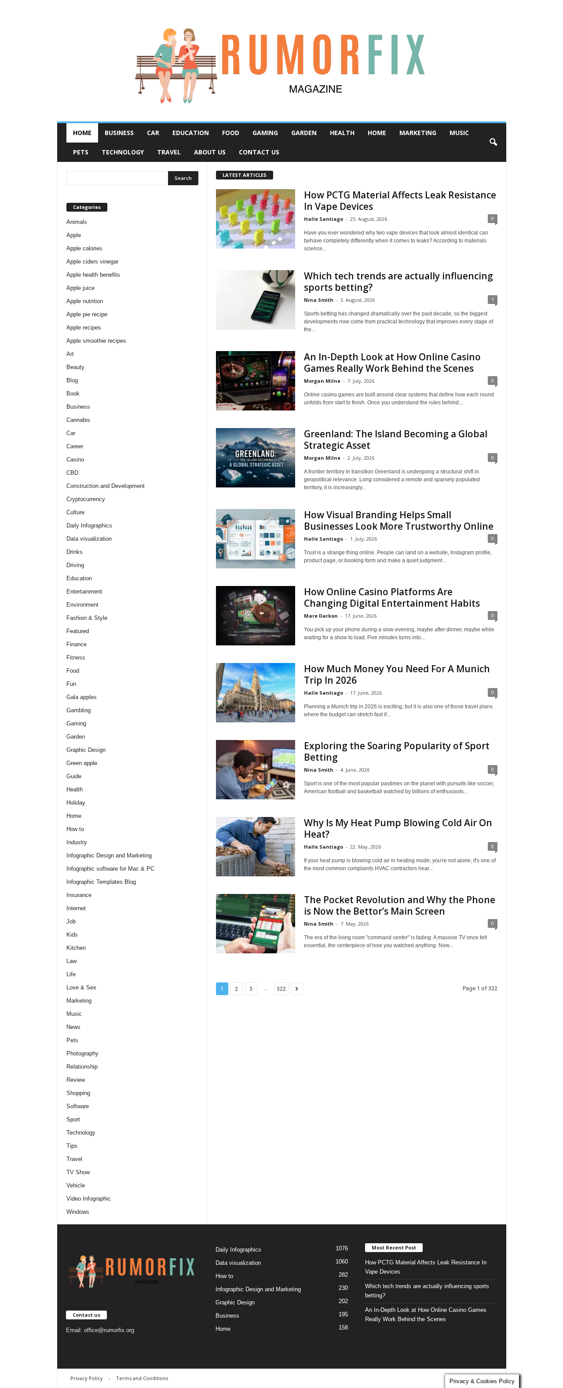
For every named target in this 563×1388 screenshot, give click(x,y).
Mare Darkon (321, 615)
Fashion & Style (86, 618)
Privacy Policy (86, 1378)
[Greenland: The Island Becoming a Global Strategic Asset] (255, 457)
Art (70, 354)
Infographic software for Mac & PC (110, 868)
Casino (75, 459)
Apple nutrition (84, 301)
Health (342, 132)
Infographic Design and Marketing (109, 855)
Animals (76, 222)
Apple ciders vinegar (92, 261)
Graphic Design (86, 750)
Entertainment (84, 591)
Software (77, 1106)
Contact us (259, 152)
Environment (82, 604)
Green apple (81, 763)
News (73, 1027)
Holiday (75, 802)
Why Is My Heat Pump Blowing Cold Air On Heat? (398, 828)
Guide (73, 776)
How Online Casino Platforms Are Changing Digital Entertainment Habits (392, 597)
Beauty (75, 367)
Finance (76, 644)
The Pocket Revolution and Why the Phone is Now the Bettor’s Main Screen (399, 905)
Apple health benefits (93, 274)
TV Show (78, 1172)
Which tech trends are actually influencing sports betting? (398, 281)
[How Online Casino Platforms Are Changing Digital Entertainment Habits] (255, 615)
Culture (75, 512)
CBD (72, 472)
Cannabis (78, 420)
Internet (76, 908)
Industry (76, 842)
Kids (72, 934)
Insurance (78, 895)
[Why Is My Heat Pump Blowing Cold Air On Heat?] (255, 846)
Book (73, 393)
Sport (73, 1119)
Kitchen (76, 948)
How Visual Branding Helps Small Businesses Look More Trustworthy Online (399, 520)
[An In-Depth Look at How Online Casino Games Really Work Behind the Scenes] (255, 380)
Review (75, 1080)
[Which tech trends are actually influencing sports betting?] (255, 300)
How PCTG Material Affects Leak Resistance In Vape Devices (400, 200)
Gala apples (81, 697)
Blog (72, 380)
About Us (210, 152)
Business (119, 132)
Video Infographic (88, 1198)
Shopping (78, 1093)
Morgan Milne (322, 380)
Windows (77, 1212)
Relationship (82, 1066)
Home (82, 132)
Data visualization (89, 538)
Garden (304, 132)
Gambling (78, 710)
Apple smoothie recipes (96, 340)
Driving (75, 565)
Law (71, 961)
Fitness (75, 657)
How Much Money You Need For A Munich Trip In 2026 (397, 674)
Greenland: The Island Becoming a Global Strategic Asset (395, 439)
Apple (73, 235)
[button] (493, 142)
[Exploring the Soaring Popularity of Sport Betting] (255, 769)
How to (75, 829)
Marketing (417, 132)
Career (74, 446)
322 (281, 988)
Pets (80, 152)
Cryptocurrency (85, 499)
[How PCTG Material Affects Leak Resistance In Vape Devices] (255, 219)
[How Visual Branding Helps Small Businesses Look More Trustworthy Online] (255, 538)
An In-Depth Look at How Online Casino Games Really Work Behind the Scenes (392, 362)
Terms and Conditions (142, 1378)
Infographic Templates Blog (101, 882)
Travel (169, 152)
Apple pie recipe (86, 314)
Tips (71, 1146)
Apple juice (80, 288)
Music (459, 132)
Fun (71, 684)
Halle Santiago (323, 219)
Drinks (74, 552)
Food (230, 132)
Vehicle (75, 1185)
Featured (77, 631)
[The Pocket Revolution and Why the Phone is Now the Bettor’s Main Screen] (255, 923)
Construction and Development (105, 486)
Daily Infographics (89, 525)
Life (71, 974)
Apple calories (84, 248)
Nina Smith (318, 300)
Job (71, 921)
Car (153, 132)
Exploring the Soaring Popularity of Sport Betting (397, 751)
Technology (123, 152)
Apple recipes (83, 327)
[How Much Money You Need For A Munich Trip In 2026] (255, 692)
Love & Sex (81, 987)
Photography (82, 1053)
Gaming (265, 132)
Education (190, 132)
